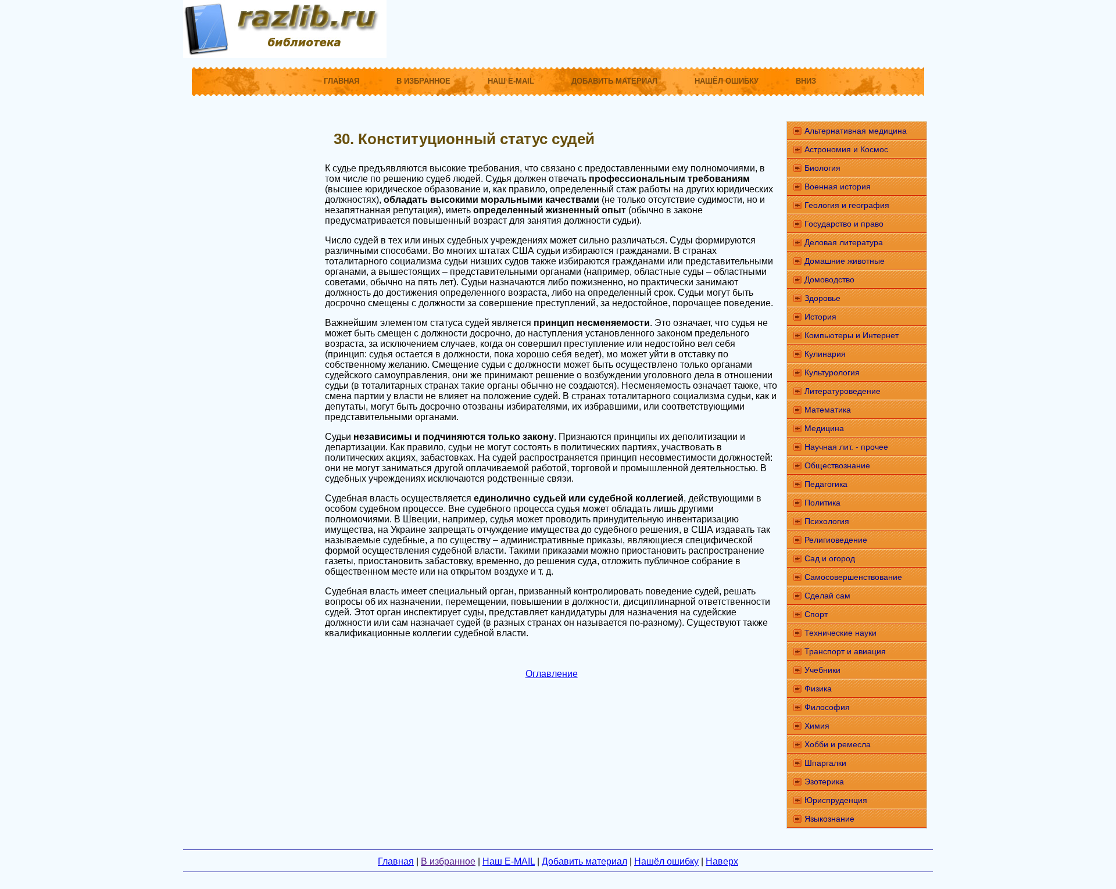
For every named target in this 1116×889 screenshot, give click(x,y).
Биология (822, 168)
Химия (816, 725)
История (820, 316)
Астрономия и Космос (846, 149)
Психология (826, 521)
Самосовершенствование (853, 577)
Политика (822, 502)
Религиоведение (835, 539)
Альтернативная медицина (855, 130)
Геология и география (846, 205)
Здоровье (822, 298)
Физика (818, 688)
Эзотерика (824, 781)
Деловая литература (843, 242)
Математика (827, 409)
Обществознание (837, 465)
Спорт (816, 614)
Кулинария (825, 354)
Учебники (822, 670)
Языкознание (829, 818)
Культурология (832, 372)
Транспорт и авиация (845, 651)
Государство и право (844, 223)
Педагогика (825, 484)
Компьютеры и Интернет (851, 335)
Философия (827, 707)
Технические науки (840, 632)
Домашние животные (844, 261)
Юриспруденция (835, 800)
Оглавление (551, 674)
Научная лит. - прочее (846, 446)
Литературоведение (842, 391)
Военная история (837, 186)
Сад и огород (829, 558)
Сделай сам (827, 595)
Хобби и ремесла (837, 744)
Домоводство (829, 279)
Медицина (824, 428)
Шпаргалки (825, 763)
